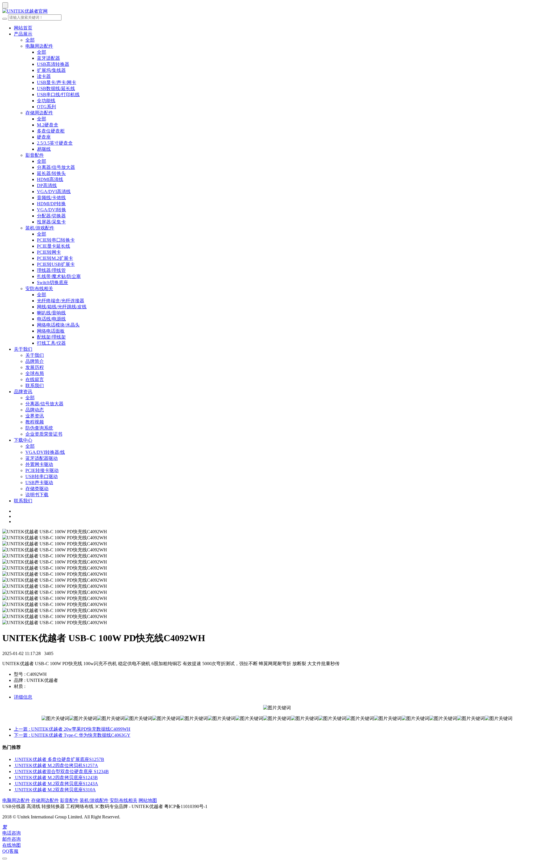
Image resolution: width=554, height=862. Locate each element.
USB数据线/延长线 (56, 88)
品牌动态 (34, 409)
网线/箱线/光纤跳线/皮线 (62, 306)
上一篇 (72, 729)
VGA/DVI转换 (51, 209)
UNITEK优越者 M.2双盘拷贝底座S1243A (56, 783)
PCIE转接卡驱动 (42, 470)
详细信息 (23, 697)
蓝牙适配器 (48, 58)
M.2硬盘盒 (47, 124)
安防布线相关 (39, 288)
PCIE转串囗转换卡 (56, 240)
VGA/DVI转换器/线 (45, 452)
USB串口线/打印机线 (58, 94)
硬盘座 (44, 137)
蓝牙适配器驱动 (41, 458)
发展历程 (34, 367)
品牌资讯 (23, 391)
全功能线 (46, 100)
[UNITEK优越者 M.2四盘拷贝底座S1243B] (14, 777)
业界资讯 (34, 415)
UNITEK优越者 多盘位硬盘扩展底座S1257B (59, 759)
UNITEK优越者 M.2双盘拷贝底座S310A (55, 789)
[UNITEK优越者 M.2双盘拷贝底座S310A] (14, 789)
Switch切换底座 (52, 282)
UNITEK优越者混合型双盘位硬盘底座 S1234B (62, 771)
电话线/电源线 (51, 318)
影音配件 (34, 155)
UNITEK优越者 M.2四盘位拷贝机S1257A (56, 765)
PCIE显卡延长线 (53, 246)
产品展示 (23, 33)
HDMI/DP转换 (51, 203)
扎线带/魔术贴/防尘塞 (59, 276)
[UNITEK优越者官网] (277, 11)
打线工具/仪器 (51, 343)
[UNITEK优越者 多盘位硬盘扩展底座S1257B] (14, 759)
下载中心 (23, 440)
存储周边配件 (39, 112)
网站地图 (147, 800)
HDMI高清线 (50, 179)
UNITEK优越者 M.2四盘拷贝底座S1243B (56, 777)
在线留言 (34, 379)
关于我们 (23, 349)
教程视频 (34, 421)
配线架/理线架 (51, 337)
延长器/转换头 (51, 173)
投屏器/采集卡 (51, 221)
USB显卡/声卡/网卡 (56, 82)
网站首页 (23, 27)
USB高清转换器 (53, 64)
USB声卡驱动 (39, 482)
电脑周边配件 (39, 46)
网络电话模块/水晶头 (58, 324)
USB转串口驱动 (41, 476)
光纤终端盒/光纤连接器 (60, 300)
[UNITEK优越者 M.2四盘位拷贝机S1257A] (14, 765)
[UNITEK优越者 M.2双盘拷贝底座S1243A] (14, 783)
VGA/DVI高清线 (54, 191)
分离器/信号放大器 (56, 167)
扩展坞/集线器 (51, 70)
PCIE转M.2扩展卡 (55, 258)
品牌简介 (34, 361)
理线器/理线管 (51, 270)
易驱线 (44, 149)
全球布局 (34, 373)
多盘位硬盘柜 (51, 130)
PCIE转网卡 (49, 252)
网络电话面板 (51, 331)
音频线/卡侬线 (51, 197)
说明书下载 (36, 494)
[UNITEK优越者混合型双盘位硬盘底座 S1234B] (14, 771)
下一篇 (72, 735)
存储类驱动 (36, 488)
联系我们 (34, 385)
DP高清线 (47, 185)
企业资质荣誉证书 (43, 434)
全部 (30, 40)
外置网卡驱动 (39, 464)
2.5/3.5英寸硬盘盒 (55, 143)
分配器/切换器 (51, 215)
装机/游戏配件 (39, 227)
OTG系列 (46, 106)
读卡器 (44, 76)
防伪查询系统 (39, 428)
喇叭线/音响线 (51, 312)
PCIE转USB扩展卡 (56, 264)
